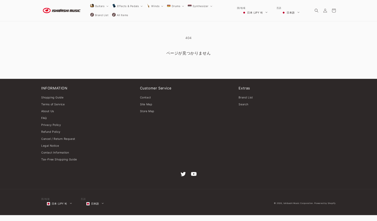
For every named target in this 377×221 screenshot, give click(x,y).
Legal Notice (50, 145)
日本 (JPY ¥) (255, 12)
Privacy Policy (51, 124)
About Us (47, 111)
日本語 (291, 12)
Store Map (147, 111)
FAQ (44, 118)
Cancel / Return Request (58, 138)
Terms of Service (53, 104)
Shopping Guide (52, 97)
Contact (145, 97)
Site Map (146, 104)
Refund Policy (50, 131)
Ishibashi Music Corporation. (298, 203)
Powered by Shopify (325, 203)
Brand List (246, 97)
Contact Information (55, 152)
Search (243, 104)
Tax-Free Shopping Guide (59, 159)
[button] (99, 6)
